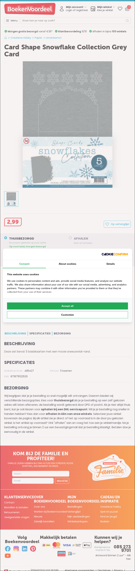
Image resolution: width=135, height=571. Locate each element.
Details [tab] (111, 263)
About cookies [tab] (67, 263)
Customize (67, 314)
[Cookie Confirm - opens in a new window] (115, 254)
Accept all (67, 306)
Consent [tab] (24, 263)
